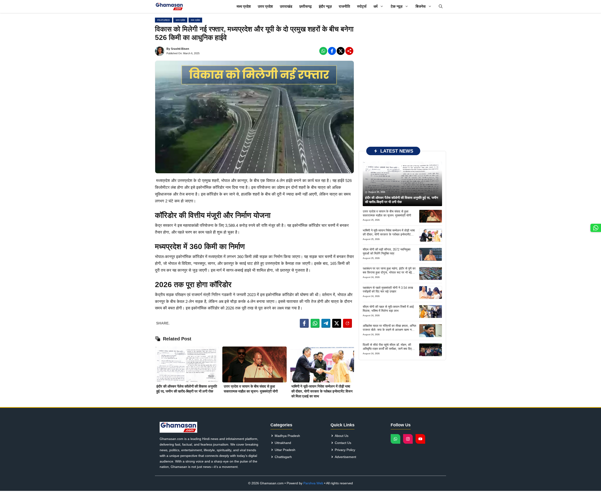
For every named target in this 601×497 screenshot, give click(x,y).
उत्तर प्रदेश (265, 6)
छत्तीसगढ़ (305, 6)
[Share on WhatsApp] (315, 323)
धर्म (376, 6)
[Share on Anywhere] (347, 323)
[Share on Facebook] (304, 323)
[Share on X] (336, 323)
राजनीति (344, 6)
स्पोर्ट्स (361, 6)
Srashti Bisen (180, 48)
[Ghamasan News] (169, 6)
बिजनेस (421, 6)
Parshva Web (313, 483)
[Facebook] (323, 51)
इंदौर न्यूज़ (325, 6)
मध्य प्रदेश (244, 6)
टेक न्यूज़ (396, 6)
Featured (163, 20)
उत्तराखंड (286, 6)
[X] (341, 51)
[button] (440, 6)
